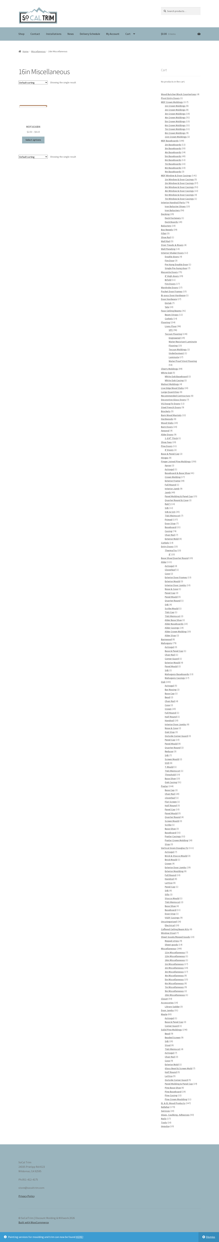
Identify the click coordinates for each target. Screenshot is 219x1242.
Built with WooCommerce (33, 1222)
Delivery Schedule (90, 34)
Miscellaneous (38, 51)
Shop (21, 34)
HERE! (79, 1237)
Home (26, 51)
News (70, 34)
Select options (33, 139)
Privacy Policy (26, 1196)
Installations (53, 34)
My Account (112, 34)
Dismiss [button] (210, 1237)
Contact (35, 34)
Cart (128, 34)
